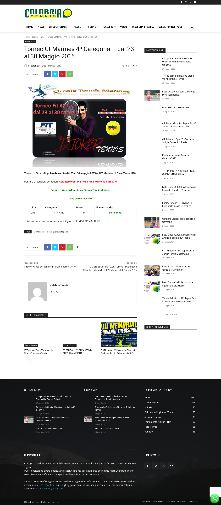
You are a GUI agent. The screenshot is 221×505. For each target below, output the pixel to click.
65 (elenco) (115, 212)
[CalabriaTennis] (26, 65)
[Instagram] (186, 2)
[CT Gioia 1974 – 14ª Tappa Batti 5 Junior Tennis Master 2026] (152, 127)
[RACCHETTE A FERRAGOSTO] (152, 111)
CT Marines (38, 232)
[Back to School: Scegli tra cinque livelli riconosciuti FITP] (152, 95)
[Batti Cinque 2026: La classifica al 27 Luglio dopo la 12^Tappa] (152, 238)
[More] (77, 247)
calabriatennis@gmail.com (49, 488)
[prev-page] (26, 361)
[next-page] (31, 361)
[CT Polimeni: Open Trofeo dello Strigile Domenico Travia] (42, 334)
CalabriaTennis (38, 66)
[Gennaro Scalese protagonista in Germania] (152, 222)
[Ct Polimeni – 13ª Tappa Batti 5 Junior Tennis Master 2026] (152, 254)
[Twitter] (190, 2)
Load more (170, 314)
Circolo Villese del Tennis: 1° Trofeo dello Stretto (50, 266)
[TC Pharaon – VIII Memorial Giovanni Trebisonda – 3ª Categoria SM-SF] (119, 334)
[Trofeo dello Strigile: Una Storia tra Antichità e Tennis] (152, 79)
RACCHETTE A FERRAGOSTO (177, 107)
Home (27, 37)
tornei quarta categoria (57, 232)
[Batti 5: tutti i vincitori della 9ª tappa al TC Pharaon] (152, 270)
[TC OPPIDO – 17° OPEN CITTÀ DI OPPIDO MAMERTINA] (80, 334)
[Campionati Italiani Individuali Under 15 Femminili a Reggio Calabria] (152, 62)
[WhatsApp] (69, 74)
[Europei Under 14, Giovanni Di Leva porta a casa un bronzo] (152, 207)
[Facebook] (181, 2)
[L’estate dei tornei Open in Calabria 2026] (152, 159)
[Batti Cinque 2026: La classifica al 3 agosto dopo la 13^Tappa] (152, 191)
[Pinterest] (62, 74)
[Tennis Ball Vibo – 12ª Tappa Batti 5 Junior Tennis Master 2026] (152, 302)
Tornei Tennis (38, 37)
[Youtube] (195, 2)
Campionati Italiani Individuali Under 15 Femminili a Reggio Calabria (177, 61)
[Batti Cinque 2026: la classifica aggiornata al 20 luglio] (152, 286)
